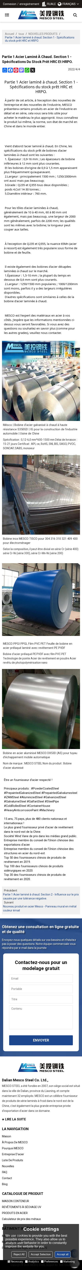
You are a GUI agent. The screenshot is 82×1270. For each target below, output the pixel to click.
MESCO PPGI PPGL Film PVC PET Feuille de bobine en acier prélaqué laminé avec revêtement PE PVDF (37, 646)
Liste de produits (12, 1160)
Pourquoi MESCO (12, 1148)
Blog (5, 1184)
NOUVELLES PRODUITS (43, 33)
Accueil (9, 33)
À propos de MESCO (15, 1142)
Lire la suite (15, 1119)
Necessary (17, 1261)
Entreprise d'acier (13, 1154)
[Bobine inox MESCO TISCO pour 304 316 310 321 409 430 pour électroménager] (41, 495)
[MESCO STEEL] (41, 15)
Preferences (51, 1261)
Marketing (69, 1261)
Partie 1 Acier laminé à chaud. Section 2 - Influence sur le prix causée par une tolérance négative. (41, 896)
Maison (6, 1136)
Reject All (19, 1254)
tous (21, 33)
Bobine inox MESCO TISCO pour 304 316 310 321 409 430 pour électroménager (40, 541)
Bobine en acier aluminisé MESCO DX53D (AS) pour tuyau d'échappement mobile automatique (40, 755)
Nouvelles (8, 1166)
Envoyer (41, 1040)
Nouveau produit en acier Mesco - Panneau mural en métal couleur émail (39, 908)
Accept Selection (41, 1254)
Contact (7, 1178)
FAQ (4, 1172)
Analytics (33, 1261)
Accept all (62, 1254)
